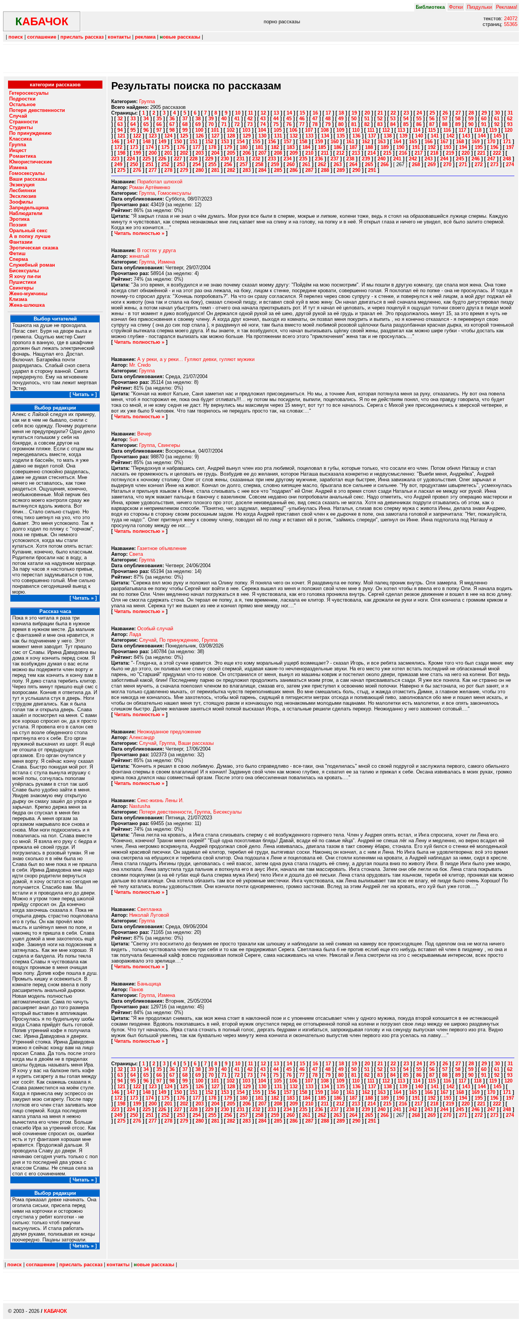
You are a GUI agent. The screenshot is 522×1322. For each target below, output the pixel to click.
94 (120, 130)
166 (429, 141)
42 (250, 118)
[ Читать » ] (83, 394)
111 (370, 130)
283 (247, 170)
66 (159, 124)
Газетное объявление (161, 548)
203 (200, 153)
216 (403, 153)
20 (367, 113)
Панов (136, 989)
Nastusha (139, 806)
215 (387, 153)
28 (471, 113)
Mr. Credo (140, 365)
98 (172, 130)
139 (403, 136)
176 (181, 147)
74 (263, 124)
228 (194, 159)
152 (209, 141)
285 (278, 170)
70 (211, 124)
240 (382, 159)
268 (416, 164)
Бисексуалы (227, 812)
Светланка (149, 909)
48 (328, 118)
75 (276, 124)
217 (419, 153)
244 (444, 159)
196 (494, 147)
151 (194, 141)
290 (356, 170)
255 (212, 164)
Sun (133, 439)
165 (413, 141)
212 (340, 153)
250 (134, 164)
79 (328, 124)
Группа (147, 101)
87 (431, 124)
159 (319, 141)
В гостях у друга (156, 250)
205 (231, 153)
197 (510, 147)
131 (278, 136)
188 (369, 147)
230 (225, 159)
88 (444, 124)
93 (509, 124)
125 (184, 136)
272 (479, 164)
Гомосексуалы (174, 193)
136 (356, 136)
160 (335, 141)
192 (432, 147)
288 (325, 170)
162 (366, 141)
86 (418, 124)
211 (325, 153)
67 (172, 124)
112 (386, 130)
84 (393, 124)
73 (250, 124)
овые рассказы (180, 37)
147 (131, 141)
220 (466, 153)
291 (372, 170)
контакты (119, 37)
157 (288, 141)
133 (309, 136)
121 (121, 136)
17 (328, 113)
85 (406, 124)
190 (400, 147)
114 (416, 130)
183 (291, 147)
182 (275, 147)
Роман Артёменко (149, 187)
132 (294, 136)
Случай (147, 640)
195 (479, 147)
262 (322, 164)
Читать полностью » (139, 233)
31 (510, 113)
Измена (166, 262)
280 (200, 170)
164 (397, 141)
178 (212, 147)
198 (121, 153)
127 (215, 136)
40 (224, 118)
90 (470, 124)
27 (458, 113)
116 (447, 130)
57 (444, 118)
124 (168, 136)
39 (211, 118)
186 (338, 147)
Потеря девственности (165, 812)
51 (367, 118)
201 (168, 153)
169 (476, 141)
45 (289, 118)
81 (354, 124)
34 (146, 118)
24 (419, 113)
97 (159, 130)
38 (198, 118)
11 (250, 113)
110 (356, 130)
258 (259, 164)
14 (289, 113)
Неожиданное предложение (169, 732)
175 (165, 147)
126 (200, 136)
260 (291, 164)
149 (162, 141)
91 (483, 124)
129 (247, 136)
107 (309, 130)
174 (150, 147)
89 (457, 124)
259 (275, 164)
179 (228, 147)
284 (262, 170)
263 (338, 164)
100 (199, 130)
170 (491, 141)
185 (322, 147)
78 (315, 124)
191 (416, 147)
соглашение (41, 37)
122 (137, 136)
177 (197, 147)
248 (507, 159)
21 (380, 113)
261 (306, 164)
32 (120, 118)
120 (508, 130)
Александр (141, 737)
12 (263, 113)
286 (294, 170)
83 (380, 124)
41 (237, 118)
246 (476, 159)
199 (137, 153)
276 (137, 170)
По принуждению (179, 640)
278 (168, 170)
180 (244, 147)
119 (493, 130)
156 (272, 141)
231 (241, 159)
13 (276, 113)
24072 (510, 18)
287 (309, 170)
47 (315, 118)
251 (150, 164)
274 (510, 164)
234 (288, 159)
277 (153, 170)
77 (302, 124)
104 (262, 130)
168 (460, 141)
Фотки (456, 7)
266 (385, 164)
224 (131, 159)
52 (380, 118)
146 (115, 141)
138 (388, 136)
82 (367, 124)
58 (457, 118)
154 (241, 141)
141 (435, 136)
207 (262, 153)
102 (231, 130)
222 (497, 153)
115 (432, 130)
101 (215, 130)
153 (225, 141)
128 (231, 136)
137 (372, 136)
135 (341, 136)
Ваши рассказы (196, 743)
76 (289, 124)
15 (302, 113)
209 (294, 153)
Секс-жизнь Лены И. (160, 800)
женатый (139, 256)
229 (209, 159)
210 (309, 153)
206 (247, 153)
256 (228, 164)
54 (406, 118)
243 (429, 159)
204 (215, 153)
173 (134, 147)
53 (393, 118)
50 (354, 118)
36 (172, 118)
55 (418, 118)
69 (198, 124)
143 (466, 136)
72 (237, 124)
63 (120, 124)
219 (450, 153)
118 (477, 130)
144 (482, 136)
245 (460, 159)
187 (353, 147)
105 (278, 130)
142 (450, 136)
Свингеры (169, 445)
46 (302, 118)
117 (462, 130)
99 (185, 130)
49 (341, 118)
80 (341, 124)
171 (507, 141)
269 (432, 164)
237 (335, 159)
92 (496, 124)
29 (484, 113)
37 (185, 118)
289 (341, 170)
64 (133, 124)
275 (121, 170)
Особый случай (155, 628)
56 (431, 118)
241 (397, 159)
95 (133, 130)
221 (481, 153)
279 (184, 170)
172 (118, 147)
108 (325, 130)
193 (447, 147)
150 (178, 141)
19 (354, 113)
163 (382, 141)
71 (224, 124)
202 (184, 153)
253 (181, 164)
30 (497, 113)
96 (146, 130)
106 (293, 130)
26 (445, 113)
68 (185, 124)
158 (303, 141)
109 (340, 130)
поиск (15, 37)
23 (406, 113)
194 (463, 147)
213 (356, 153)
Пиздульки (479, 7)
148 (147, 141)
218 (434, 153)
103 (246, 130)
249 (118, 164)
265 (369, 164)
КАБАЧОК (55, 1311)
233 (272, 159)
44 (276, 118)
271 (463, 164)
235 (303, 159)
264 (353, 164)
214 (372, 153)
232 (256, 159)
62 (509, 118)
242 (413, 159)
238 (350, 159)
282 (231, 170)
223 (115, 159)
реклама (145, 37)
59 (470, 118)
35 (159, 118)
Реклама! (506, 7)
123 (153, 136)
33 (133, 118)
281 (215, 170)
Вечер (144, 434)
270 (447, 164)
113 (401, 130)
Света (136, 554)
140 (419, 136)
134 (325, 136)
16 (315, 113)
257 (244, 164)
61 (496, 118)
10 (237, 113)
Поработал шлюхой (159, 181)
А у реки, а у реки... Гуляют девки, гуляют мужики (196, 359)
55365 (510, 24)
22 (393, 113)
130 (262, 136)
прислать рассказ (82, 37)
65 (146, 124)
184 (306, 147)
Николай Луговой (149, 915)
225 (147, 159)
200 (153, 153)
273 (494, 164)
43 (263, 118)
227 (178, 159)
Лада (135, 634)
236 (319, 159)
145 (497, 136)
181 (259, 147)
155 (256, 141)
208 (278, 153)
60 (483, 118)
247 (491, 159)
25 (432, 113)
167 (444, 141)
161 (350, 141)
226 (162, 159)
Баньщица (149, 984)
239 (366, 159)
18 (341, 113)
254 (197, 164)
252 (165, 164)
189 (385, 147)
